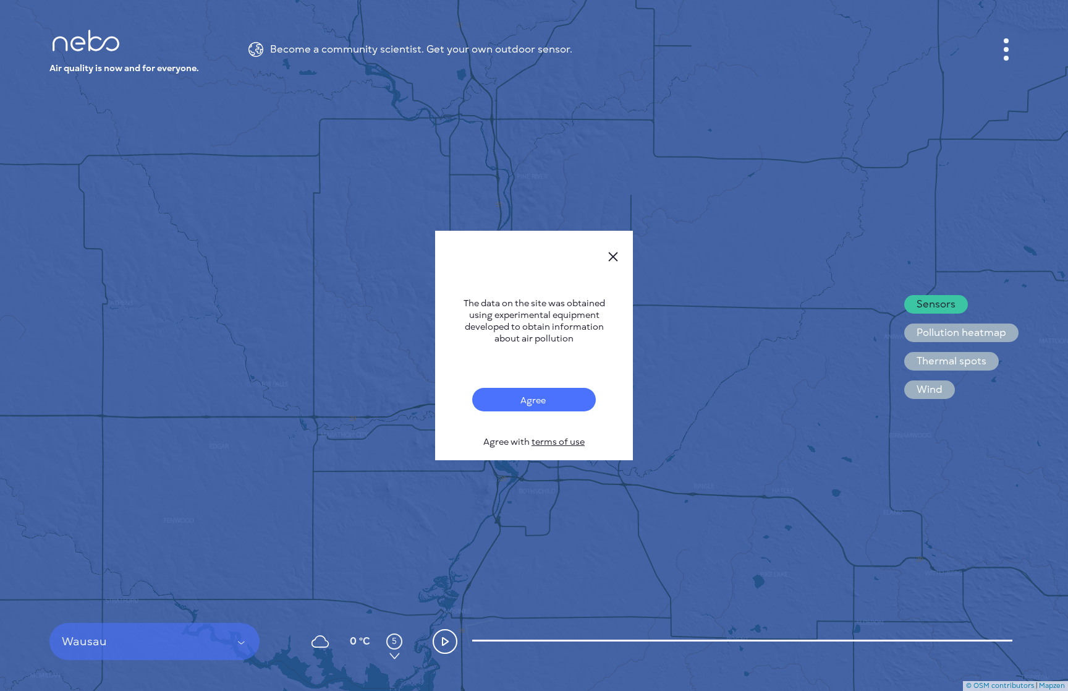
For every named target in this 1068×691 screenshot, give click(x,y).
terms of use (558, 442)
